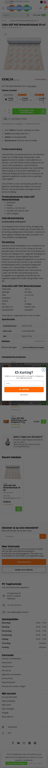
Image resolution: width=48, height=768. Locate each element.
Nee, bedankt (24, 395)
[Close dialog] (43, 370)
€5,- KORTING (24, 390)
